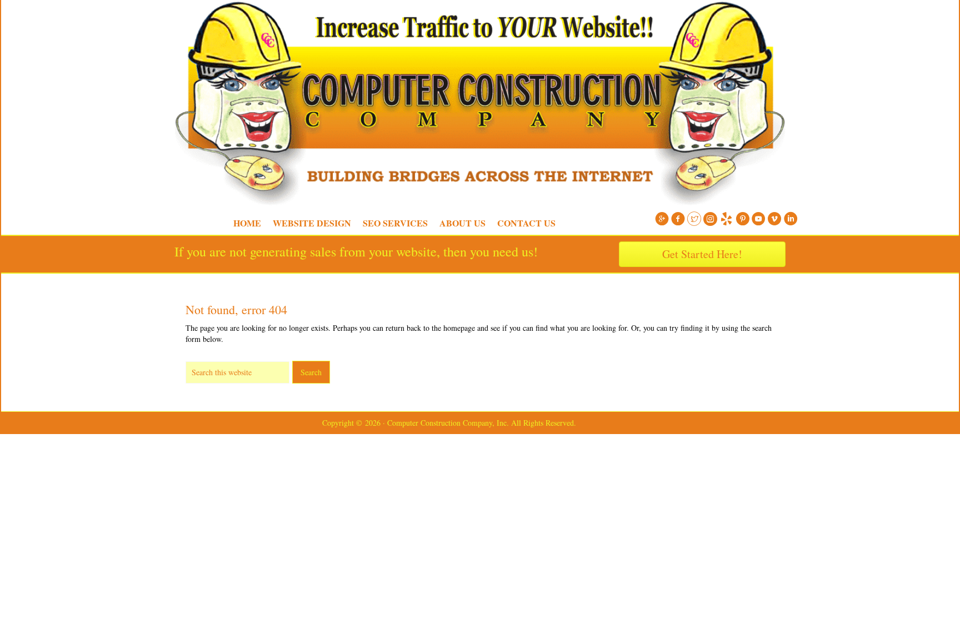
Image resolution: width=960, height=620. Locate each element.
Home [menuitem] (247, 222)
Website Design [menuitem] (312, 222)
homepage (459, 327)
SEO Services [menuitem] (395, 222)
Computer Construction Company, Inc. (168, 28)
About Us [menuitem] (462, 222)
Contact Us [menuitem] (526, 222)
